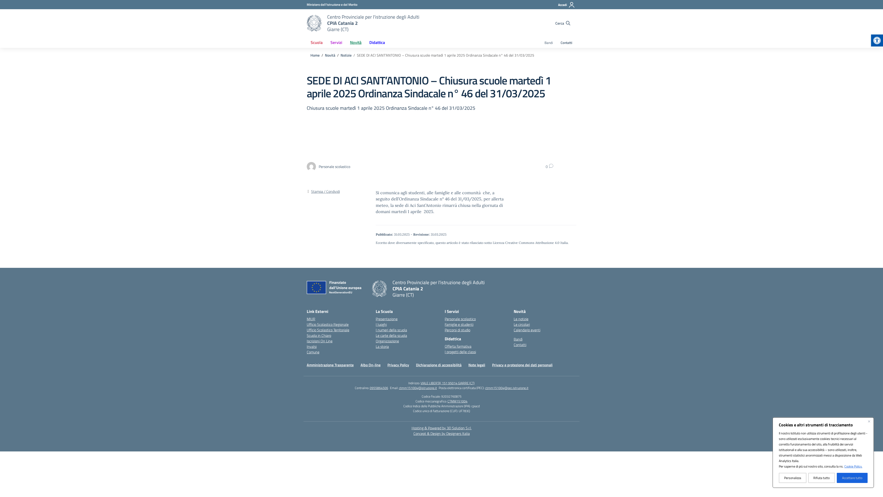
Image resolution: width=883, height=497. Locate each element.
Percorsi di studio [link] (457, 330)
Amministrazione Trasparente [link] (330, 365)
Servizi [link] (336, 42)
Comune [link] (313, 352)
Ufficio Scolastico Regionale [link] (328, 324)
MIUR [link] (311, 319)
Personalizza (792, 477)
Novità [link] (355, 42)
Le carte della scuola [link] (391, 335)
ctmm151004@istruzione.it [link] (418, 387)
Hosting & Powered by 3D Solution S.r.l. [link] (442, 428)
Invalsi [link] (312, 346)
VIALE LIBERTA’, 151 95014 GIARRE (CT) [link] (448, 383)
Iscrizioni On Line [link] (320, 341)
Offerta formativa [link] (458, 346)
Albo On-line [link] (371, 365)
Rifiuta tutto (821, 477)
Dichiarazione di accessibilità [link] (439, 365)
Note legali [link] (476, 365)
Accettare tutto (852, 477)
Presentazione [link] (387, 319)
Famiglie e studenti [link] (459, 324)
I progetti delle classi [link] (460, 352)
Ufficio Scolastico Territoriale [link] (328, 330)
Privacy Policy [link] (398, 365)
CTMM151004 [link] (457, 401)
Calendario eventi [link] (527, 330)
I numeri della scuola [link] (391, 330)
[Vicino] (869, 421)
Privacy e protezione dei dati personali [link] (522, 365)
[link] (877, 40)
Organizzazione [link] (387, 341)
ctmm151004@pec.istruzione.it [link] (506, 387)
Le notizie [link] (521, 319)
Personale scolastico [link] (460, 319)
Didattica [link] (377, 42)
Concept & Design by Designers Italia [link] (441, 433)
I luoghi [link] (381, 324)
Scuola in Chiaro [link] (319, 335)
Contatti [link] (566, 42)
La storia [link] (382, 346)
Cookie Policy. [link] (853, 466)
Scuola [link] (317, 42)
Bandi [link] (549, 42)
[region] (823, 452)
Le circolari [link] (522, 324)
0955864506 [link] (379, 387)
